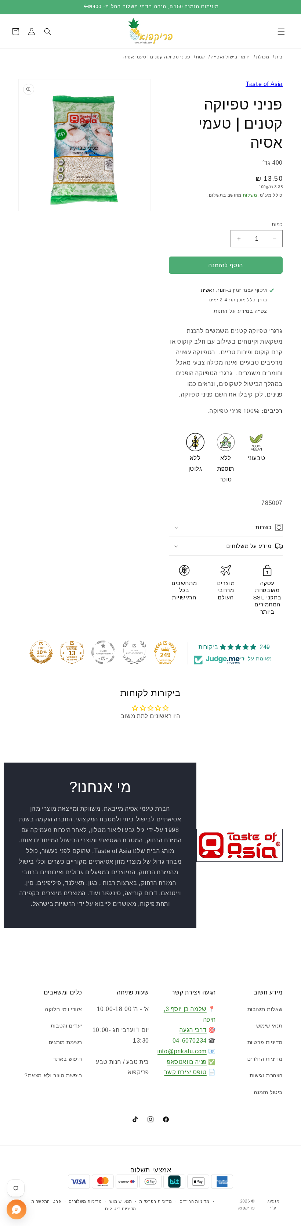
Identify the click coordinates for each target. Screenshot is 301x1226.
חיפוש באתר (67, 1059)
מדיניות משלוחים (85, 1201)
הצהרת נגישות (266, 1075)
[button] (281, 32)
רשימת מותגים (65, 1042)
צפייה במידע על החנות (240, 311)
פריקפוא (246, 1208)
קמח (200, 57)
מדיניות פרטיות (265, 1042)
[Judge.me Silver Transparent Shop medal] (103, 652)
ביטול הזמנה (268, 1092)
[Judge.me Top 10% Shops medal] (41, 652)
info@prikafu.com (182, 1051)
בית (279, 57)
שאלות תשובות (265, 1009)
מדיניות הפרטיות (155, 1201)
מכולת (262, 57)
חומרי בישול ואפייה (230, 57)
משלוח (249, 195)
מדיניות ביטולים (120, 1209)
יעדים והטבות (66, 1026)
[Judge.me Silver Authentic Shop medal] (134, 652)
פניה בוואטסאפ (187, 1062)
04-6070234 (190, 1040)
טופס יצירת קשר (185, 1072)
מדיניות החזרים (265, 1059)
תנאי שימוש (269, 1026)
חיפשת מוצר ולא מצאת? (53, 1075)
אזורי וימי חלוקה (63, 1009)
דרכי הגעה (192, 1030)
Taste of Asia (264, 84)
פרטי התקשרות (46, 1201)
